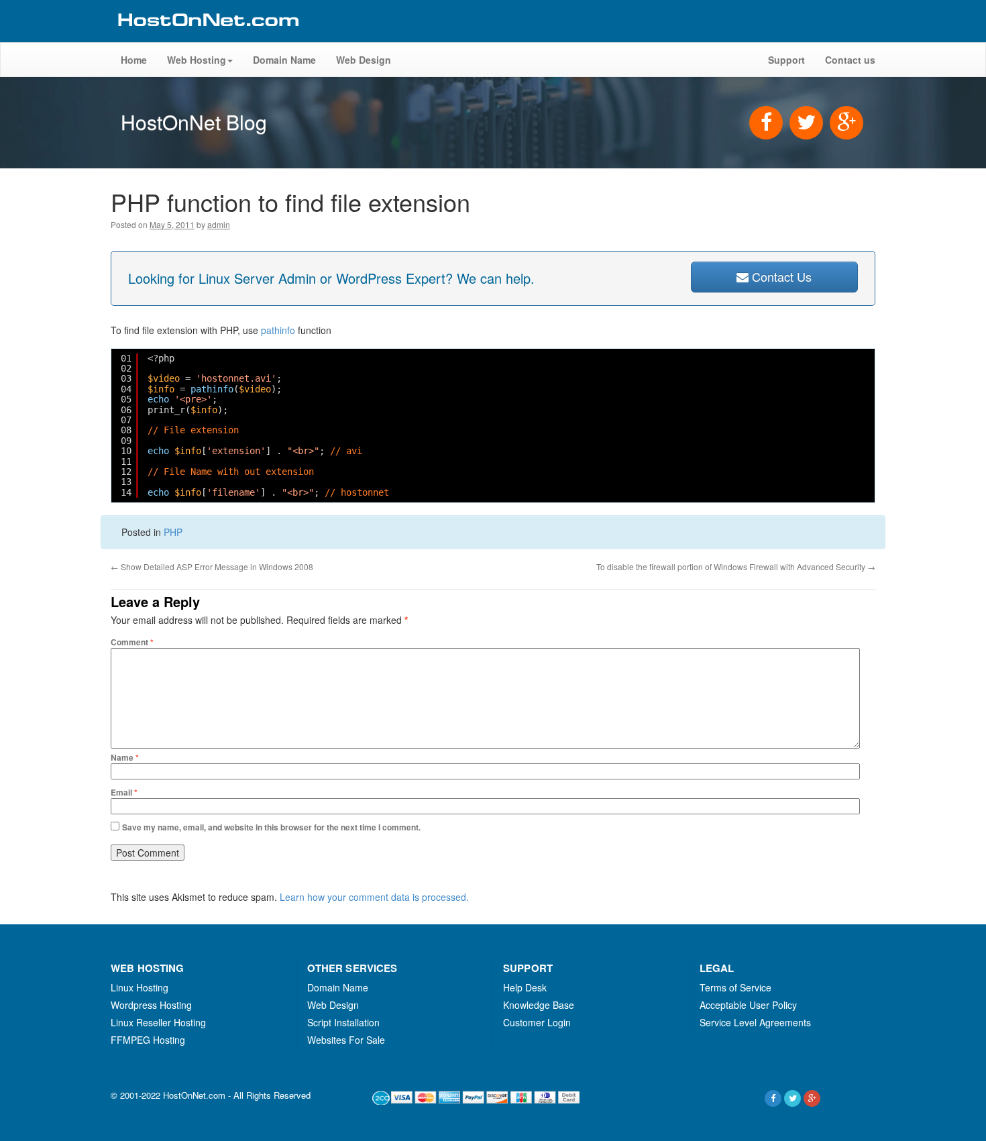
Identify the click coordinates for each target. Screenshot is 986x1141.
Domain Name (284, 59)
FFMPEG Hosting (148, 1039)
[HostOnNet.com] (207, 36)
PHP (173, 532)
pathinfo (278, 330)
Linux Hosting (139, 987)
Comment (132, 642)
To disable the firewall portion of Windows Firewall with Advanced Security (735, 566)
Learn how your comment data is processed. (374, 897)
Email (124, 792)
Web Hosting (196, 59)
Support (786, 59)
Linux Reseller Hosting (158, 1022)
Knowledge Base (538, 1005)
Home (134, 59)
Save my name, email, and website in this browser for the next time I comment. (271, 827)
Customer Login (537, 1022)
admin (218, 224)
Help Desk (525, 987)
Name (125, 757)
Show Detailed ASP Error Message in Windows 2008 (212, 566)
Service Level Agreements (755, 1022)
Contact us (850, 59)
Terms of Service (735, 987)
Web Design (363, 59)
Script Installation (343, 1022)
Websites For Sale (346, 1039)
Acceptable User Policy (748, 1005)
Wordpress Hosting (151, 1005)
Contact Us (780, 276)
